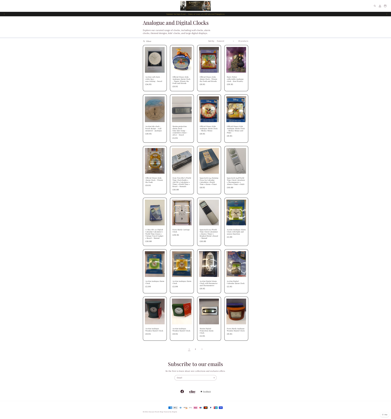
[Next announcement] (386, 14)
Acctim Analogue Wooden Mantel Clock (154, 329)
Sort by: (211, 41)
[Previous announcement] (4, 14)
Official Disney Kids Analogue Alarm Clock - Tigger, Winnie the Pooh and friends (181, 80)
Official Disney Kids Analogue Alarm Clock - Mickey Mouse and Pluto (236, 129)
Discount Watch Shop (155, 412)
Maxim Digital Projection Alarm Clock (206, 330)
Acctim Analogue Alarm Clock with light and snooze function (236, 232)
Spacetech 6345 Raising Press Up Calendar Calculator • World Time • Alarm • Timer (209, 181)
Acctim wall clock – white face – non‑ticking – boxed (153, 79)
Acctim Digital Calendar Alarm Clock (236, 282)
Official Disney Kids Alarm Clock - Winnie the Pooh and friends (208, 79)
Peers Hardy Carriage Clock (181, 231)
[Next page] (201, 349)
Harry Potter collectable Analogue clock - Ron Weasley (235, 79)
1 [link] (189, 349)
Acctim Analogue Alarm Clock (154, 282)
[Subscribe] (213, 378)
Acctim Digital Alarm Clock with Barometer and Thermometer (209, 283)
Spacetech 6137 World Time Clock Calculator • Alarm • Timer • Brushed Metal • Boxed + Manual (209, 234)
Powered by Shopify (170, 412)
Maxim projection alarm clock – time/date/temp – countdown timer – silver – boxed (180, 130)
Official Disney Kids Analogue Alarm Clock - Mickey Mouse (209, 128)
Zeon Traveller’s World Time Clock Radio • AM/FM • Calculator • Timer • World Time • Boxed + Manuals (181, 182)
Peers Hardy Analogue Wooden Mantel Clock (236, 329)
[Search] (374, 6)
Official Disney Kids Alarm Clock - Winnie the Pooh (154, 180)
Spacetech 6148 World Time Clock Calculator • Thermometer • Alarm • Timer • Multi (236, 181)
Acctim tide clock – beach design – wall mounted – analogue (153, 128)
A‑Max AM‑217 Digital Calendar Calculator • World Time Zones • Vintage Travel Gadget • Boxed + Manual (154, 234)
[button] (385, 6)
